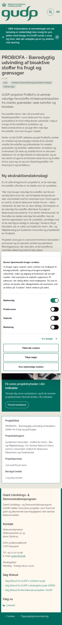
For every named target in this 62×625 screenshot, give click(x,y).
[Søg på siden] (50, 12)
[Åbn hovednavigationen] (59, 12)
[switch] (54, 309)
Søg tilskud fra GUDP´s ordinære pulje (25, 581)
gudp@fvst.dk (18, 556)
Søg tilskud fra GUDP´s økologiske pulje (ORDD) (30, 585)
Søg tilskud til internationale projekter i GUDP (28, 590)
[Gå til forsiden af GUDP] (19, 12)
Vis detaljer (47, 339)
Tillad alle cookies (31, 348)
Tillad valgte (31, 357)
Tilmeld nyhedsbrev (16, 405)
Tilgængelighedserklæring (34, 616)
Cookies (10, 616)
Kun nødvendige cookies (31, 366)
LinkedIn (10, 605)
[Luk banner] (57, 37)
